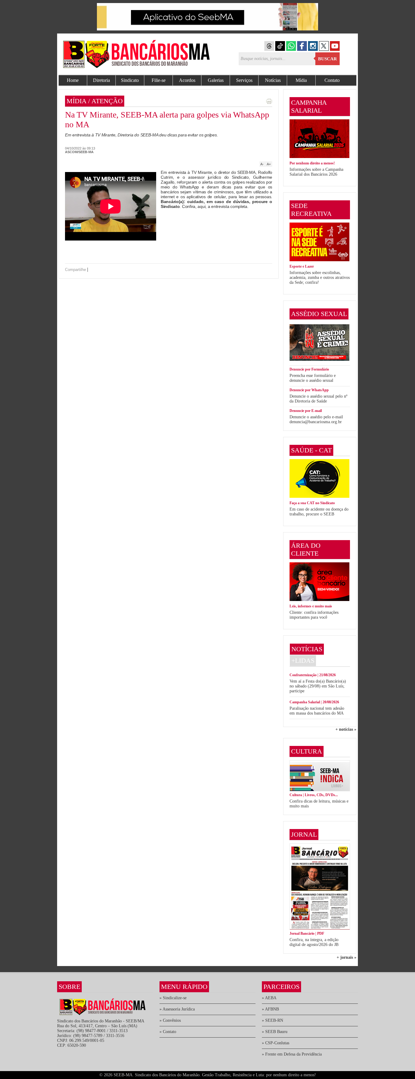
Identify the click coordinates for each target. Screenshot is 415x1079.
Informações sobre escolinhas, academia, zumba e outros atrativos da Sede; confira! (320, 277)
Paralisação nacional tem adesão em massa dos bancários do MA (317, 710)
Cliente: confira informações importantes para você (314, 615)
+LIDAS (302, 660)
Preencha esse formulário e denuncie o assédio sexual (313, 378)
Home (73, 80)
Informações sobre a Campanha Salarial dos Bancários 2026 (316, 172)
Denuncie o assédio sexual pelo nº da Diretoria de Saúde (318, 398)
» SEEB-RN (272, 1020)
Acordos (187, 80)
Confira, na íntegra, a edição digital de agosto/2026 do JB (314, 942)
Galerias (216, 80)
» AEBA (269, 998)
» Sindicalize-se (173, 998)
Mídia (301, 80)
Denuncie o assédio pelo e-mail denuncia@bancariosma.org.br (316, 419)
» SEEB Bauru (274, 1031)
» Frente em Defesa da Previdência (292, 1054)
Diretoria (101, 80)
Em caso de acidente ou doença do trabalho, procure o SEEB (319, 511)
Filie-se (159, 80)
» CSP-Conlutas (275, 1043)
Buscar (327, 58)
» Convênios (170, 1020)
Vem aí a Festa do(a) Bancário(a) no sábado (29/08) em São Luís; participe (318, 686)
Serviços (244, 80)
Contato (332, 80)
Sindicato (130, 80)
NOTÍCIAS (306, 649)
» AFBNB (270, 1009)
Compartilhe (75, 269)
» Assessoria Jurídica (177, 1009)
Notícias (273, 80)
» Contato (167, 1031)
